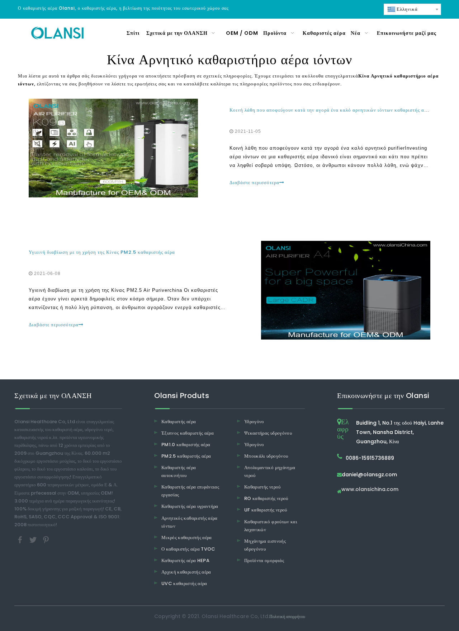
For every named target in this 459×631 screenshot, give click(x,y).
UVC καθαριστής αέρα (184, 583)
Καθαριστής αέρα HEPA (185, 560)
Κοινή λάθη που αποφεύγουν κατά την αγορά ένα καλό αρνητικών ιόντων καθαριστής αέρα (331, 110)
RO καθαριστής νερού (266, 498)
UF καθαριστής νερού (265, 509)
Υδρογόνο (254, 421)
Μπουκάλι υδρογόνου (266, 456)
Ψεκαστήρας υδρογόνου (268, 433)
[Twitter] (33, 539)
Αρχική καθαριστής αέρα (186, 572)
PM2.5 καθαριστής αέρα (186, 456)
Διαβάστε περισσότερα (254, 182)
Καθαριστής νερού (262, 486)
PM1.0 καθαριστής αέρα (185, 444)
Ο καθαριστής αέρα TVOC (188, 549)
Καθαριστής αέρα (178, 421)
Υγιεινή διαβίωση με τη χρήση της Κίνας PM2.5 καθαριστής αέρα (102, 252)
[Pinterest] (46, 539)
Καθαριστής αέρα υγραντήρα (189, 506)
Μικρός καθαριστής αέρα (186, 537)
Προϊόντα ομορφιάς (264, 560)
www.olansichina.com (369, 490)
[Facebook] (20, 539)
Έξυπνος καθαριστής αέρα (187, 433)
